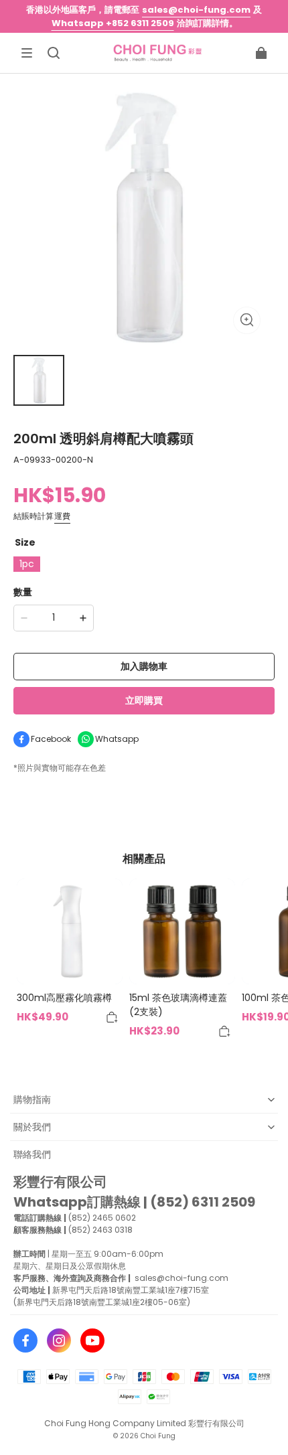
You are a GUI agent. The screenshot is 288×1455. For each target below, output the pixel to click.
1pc (26, 563)
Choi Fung (158, 1436)
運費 (62, 516)
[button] (26, 53)
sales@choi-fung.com (196, 9)
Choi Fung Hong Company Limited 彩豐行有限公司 (144, 1423)
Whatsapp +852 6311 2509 (113, 23)
